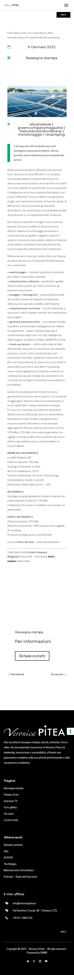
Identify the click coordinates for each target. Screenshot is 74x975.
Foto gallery (10, 807)
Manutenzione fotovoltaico (19, 870)
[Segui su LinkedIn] (28, 961)
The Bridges (10, 864)
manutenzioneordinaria (40, 131)
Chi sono (9, 813)
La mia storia (11, 820)
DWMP (43, 952)
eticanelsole (40, 124)
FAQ (6, 851)
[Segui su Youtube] (46, 961)
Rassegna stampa (41, 58)
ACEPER (8, 857)
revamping (55, 135)
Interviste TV (10, 801)
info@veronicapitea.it (24, 903)
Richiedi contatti (32, 656)
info (63, 14)
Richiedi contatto (13, 845)
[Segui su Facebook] (34, 961)
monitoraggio (30, 135)
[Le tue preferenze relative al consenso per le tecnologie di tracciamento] (70, 731)
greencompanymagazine (40, 128)
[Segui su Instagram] (40, 961)
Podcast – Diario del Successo (20, 876)
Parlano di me (11, 794)
